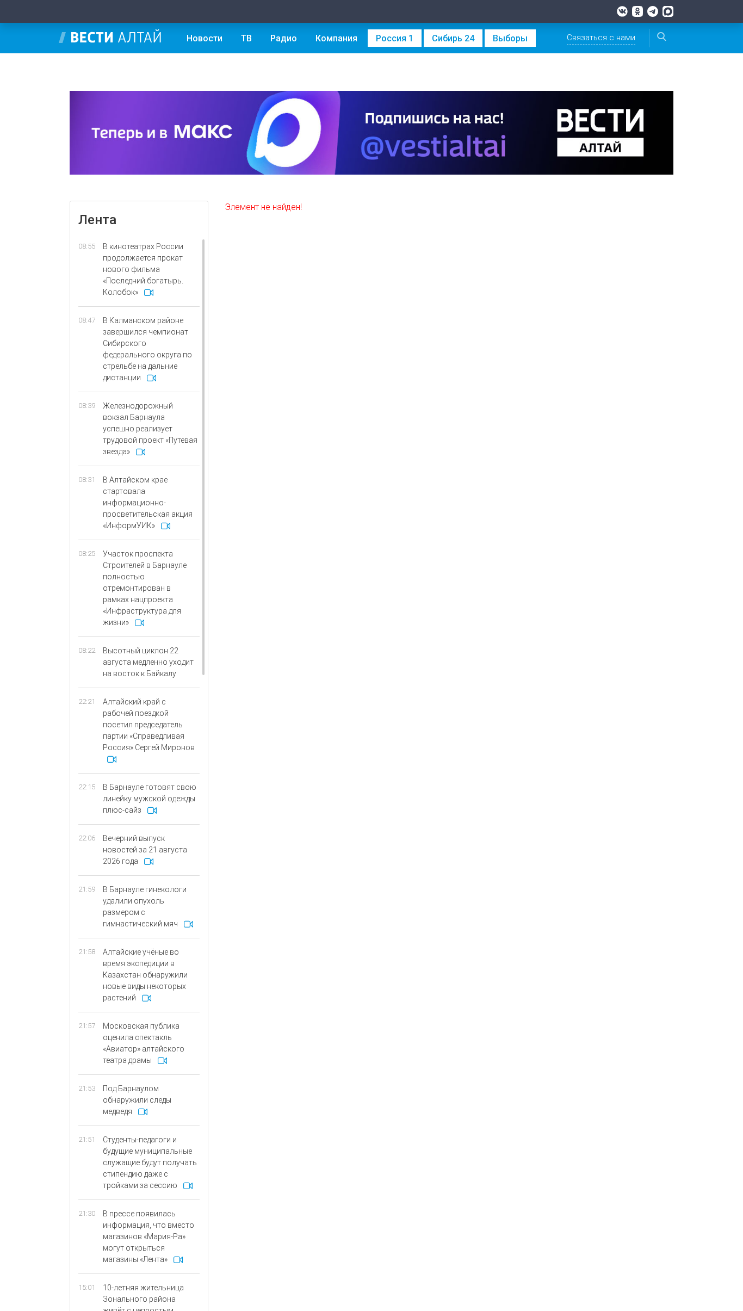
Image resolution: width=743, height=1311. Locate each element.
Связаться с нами (601, 37)
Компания (336, 38)
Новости (204, 38)
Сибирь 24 (453, 38)
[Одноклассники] (637, 11)
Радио (283, 38)
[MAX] (667, 11)
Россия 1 (394, 38)
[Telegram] (652, 11)
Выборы (510, 38)
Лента (97, 219)
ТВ (246, 38)
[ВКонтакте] (622, 11)
